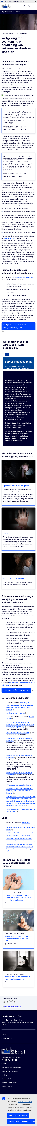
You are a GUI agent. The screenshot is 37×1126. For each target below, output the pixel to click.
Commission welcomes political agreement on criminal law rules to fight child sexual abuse (18, 897)
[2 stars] (5, 1001)
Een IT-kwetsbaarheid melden (12, 1067)
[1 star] (3, 1001)
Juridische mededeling (9, 1083)
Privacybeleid (6, 1079)
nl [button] (24, 6)
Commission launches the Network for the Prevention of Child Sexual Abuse (18, 938)
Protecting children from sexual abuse (15, 33)
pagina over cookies (25, 1101)
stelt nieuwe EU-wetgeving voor (23, 277)
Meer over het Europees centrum (16, 690)
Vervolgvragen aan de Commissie (17, 732)
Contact (4, 1064)
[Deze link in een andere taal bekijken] (3, 280)
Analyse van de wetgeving (15, 713)
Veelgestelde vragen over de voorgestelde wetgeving (14, 326)
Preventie (6, 533)
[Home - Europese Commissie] (6, 6)
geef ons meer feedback (12, 1007)
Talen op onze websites (10, 1071)
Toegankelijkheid (7, 1086)
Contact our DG (7, 1038)
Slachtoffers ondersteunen (13, 578)
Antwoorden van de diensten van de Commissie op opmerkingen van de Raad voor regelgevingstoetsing (20, 724)
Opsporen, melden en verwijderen (16, 486)
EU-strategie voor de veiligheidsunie (18, 785)
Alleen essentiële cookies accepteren (22, 1121)
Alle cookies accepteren (18, 1115)
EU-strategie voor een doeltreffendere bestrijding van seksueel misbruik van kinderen (19, 791)
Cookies (4, 1075)
